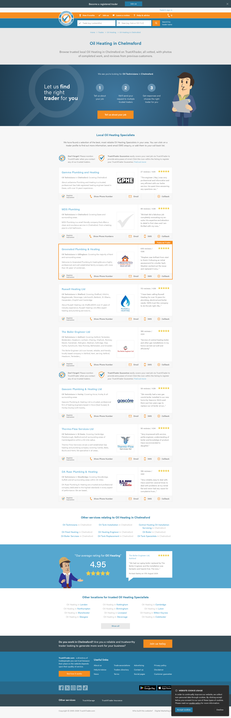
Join (133, 3)
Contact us (138, 669)
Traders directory (121, 669)
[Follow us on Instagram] (73, 687)
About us (98, 665)
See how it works (74, 673)
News (96, 674)
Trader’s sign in (166, 10)
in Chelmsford (77, 524)
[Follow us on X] (67, 687)
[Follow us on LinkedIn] (79, 687)
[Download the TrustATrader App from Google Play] (147, 687)
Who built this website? (142, 710)
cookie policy (195, 703)
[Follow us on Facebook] (61, 687)
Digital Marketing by (163, 710)
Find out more (140, 161)
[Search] (156, 23)
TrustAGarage (89, 700)
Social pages (139, 674)
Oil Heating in (77, 604)
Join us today (158, 643)
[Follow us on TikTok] (85, 687)
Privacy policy (160, 665)
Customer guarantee (163, 674)
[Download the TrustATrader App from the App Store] (164, 687)
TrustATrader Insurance (112, 700)
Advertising (139, 665)
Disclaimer (159, 669)
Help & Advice (100, 669)
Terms (116, 674)
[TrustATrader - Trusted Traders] (66, 14)
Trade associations (122, 665)
